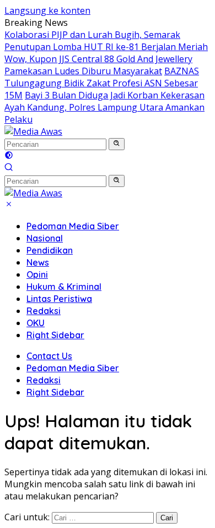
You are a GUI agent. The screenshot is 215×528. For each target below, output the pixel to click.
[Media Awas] (33, 131)
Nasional (44, 238)
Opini (37, 274)
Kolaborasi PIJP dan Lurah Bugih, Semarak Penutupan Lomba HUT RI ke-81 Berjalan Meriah (106, 41)
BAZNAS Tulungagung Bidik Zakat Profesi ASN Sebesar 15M (101, 83)
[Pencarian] (8, 168)
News (37, 262)
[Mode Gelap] (8, 156)
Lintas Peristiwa (59, 298)
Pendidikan (49, 250)
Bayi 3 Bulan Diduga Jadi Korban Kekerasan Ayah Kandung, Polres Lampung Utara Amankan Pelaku (104, 107)
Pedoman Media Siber (72, 226)
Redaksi (43, 310)
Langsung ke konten (47, 10)
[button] (117, 144)
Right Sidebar (55, 334)
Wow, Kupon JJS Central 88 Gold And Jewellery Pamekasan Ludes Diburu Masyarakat (98, 65)
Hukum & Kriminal (63, 286)
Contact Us (49, 355)
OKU (35, 322)
